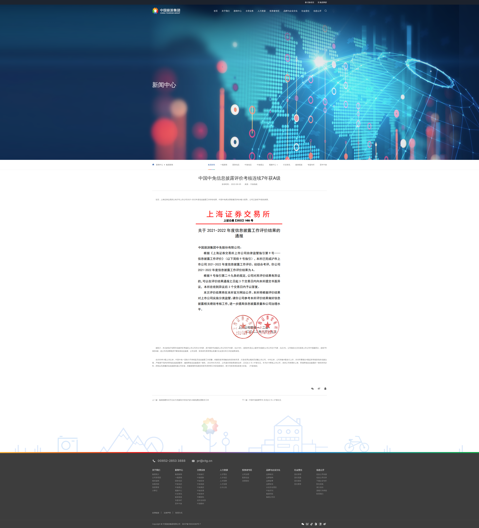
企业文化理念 (271, 487)
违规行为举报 (321, 490)
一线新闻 (223, 165)
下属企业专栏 (321, 481)
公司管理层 (156, 477)
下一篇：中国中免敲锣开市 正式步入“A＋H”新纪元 (261, 400)
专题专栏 (311, 165)
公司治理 (245, 474)
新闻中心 (238, 11)
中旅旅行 (200, 474)
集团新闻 (169, 165)
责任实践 (297, 477)
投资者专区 (275, 11)
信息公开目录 (321, 477)
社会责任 (305, 11)
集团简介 (155, 474)
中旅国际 (200, 477)
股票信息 (245, 477)
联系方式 (178, 513)
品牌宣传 (269, 484)
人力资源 (262, 11)
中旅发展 (200, 490)
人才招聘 (223, 481)
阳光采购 (319, 484)
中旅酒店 (200, 487)
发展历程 (155, 484)
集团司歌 (269, 494)
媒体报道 (298, 165)
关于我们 (226, 11)
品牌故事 (269, 481)
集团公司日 (270, 497)
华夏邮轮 (200, 497)
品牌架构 (269, 477)
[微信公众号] (302, 524)
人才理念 (223, 474)
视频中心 (272, 165)
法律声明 (167, 513)
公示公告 (223, 487)
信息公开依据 (321, 474)
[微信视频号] (307, 524)
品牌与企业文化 (291, 11)
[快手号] (316, 524)
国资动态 (235, 165)
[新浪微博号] (324, 524)
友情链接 (155, 513)
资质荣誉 (155, 487)
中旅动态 (248, 165)
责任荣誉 (297, 484)
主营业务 (250, 11)
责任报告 (297, 481)
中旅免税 (200, 484)
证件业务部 (201, 500)
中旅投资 (200, 481)
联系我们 (319, 494)
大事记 (154, 490)
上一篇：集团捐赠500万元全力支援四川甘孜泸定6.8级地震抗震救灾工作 (180, 400)
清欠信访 (319, 487)
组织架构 (155, 481)
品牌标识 (269, 474)
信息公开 (317, 11)
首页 (216, 11)
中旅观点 (260, 165)
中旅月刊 (269, 490)
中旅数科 (200, 503)
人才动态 (223, 477)
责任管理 (297, 474)
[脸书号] (320, 524)
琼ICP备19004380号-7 (191, 524)
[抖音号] (311, 524)
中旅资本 (200, 494)
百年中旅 (323, 165)
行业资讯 (286, 165)
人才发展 (223, 484)
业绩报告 (245, 481)
